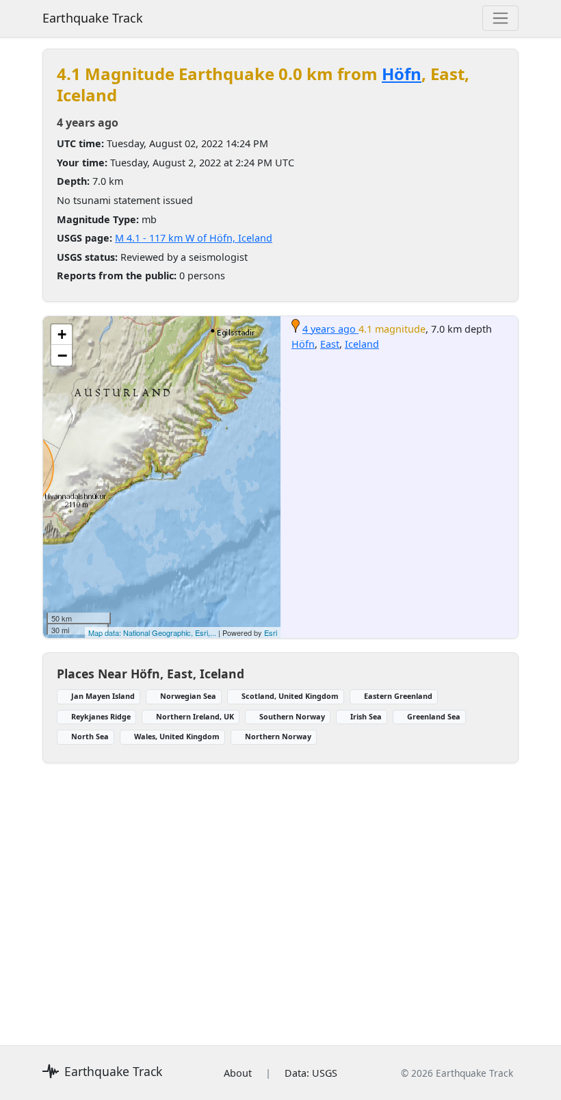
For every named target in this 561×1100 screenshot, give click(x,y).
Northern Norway (278, 736)
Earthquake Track (92, 18)
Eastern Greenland (398, 696)
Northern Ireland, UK (195, 716)
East (329, 343)
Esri (270, 632)
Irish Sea (366, 716)
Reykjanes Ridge (101, 716)
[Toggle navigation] (500, 18)
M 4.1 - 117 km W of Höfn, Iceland (193, 237)
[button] (61, 334)
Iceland (362, 343)
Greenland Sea (433, 716)
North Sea (90, 736)
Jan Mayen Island (103, 696)
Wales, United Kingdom (177, 736)
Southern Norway (292, 716)
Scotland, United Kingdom (290, 696)
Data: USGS (311, 1072)
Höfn (401, 73)
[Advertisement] (280, 896)
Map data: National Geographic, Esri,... (152, 632)
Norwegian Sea (188, 696)
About (238, 1072)
